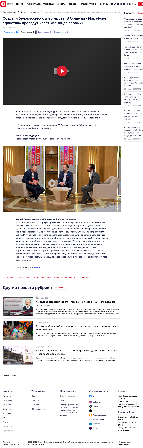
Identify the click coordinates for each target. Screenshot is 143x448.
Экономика (7, 400)
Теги (62, 400)
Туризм (6, 422)
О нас (34, 396)
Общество (35, 12)
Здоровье (7, 413)
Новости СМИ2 (9, 376)
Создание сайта (125, 442)
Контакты (104, 4)
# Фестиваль (8, 278)
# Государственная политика (65, 278)
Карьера (35, 405)
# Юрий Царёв (84, 278)
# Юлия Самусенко (23, 278)
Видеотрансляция (67, 396)
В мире (6, 418)
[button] (62, 71)
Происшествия (9, 431)
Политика (7, 396)
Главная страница (9, 12)
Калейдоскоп (8, 426)
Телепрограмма (34, 4)
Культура (7, 409)
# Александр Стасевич (42, 278)
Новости (24, 12)
